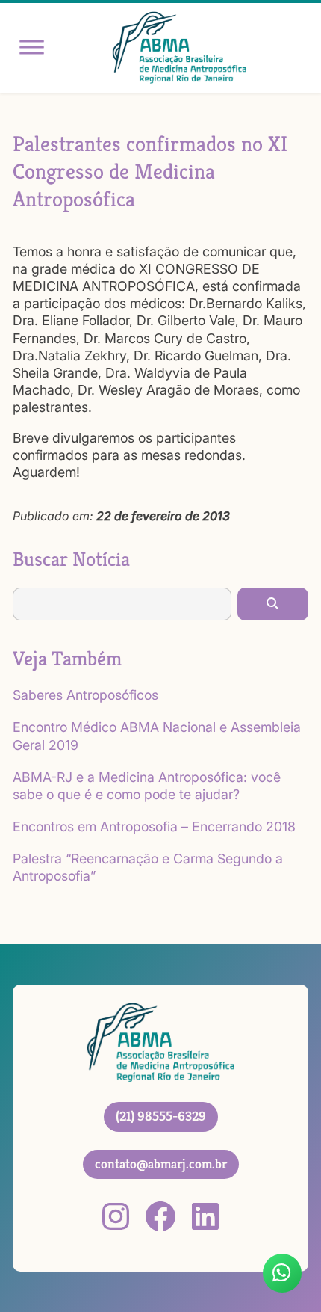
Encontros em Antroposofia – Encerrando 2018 (154, 826)
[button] (272, 604)
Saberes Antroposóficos (85, 695)
